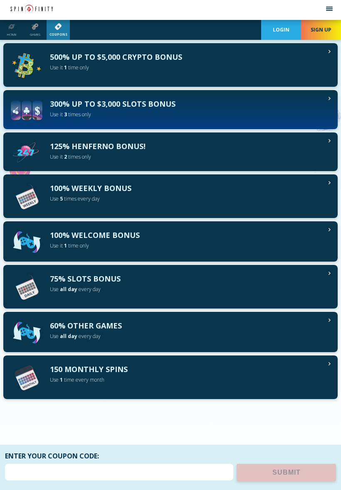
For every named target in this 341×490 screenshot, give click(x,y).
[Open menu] (329, 10)
